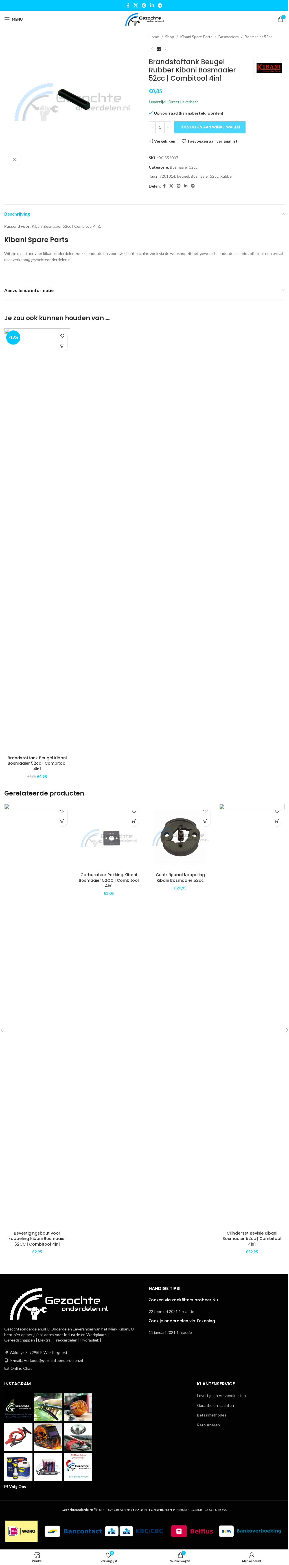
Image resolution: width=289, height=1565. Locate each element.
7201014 (167, 176)
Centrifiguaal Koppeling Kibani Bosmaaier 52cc (180, 877)
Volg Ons (17, 1486)
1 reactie (186, 1311)
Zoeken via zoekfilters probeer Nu (183, 1300)
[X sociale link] (136, 5)
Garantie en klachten (215, 1405)
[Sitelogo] (144, 18)
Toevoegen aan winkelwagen (210, 127)
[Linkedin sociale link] (152, 5)
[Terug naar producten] (159, 49)
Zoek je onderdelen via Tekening (182, 1321)
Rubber (226, 176)
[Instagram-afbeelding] (18, 1407)
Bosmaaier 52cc (258, 36)
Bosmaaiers (228, 36)
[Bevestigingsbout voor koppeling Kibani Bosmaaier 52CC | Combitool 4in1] (37, 1016)
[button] (62, 346)
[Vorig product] (152, 49)
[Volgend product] (165, 49)
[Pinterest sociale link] (144, 5)
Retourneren (208, 1424)
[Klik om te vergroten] (14, 159)
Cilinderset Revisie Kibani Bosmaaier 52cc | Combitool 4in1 (251, 1238)
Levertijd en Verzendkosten (221, 1395)
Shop (169, 36)
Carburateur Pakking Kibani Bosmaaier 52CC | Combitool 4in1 (109, 880)
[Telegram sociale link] (160, 5)
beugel (183, 176)
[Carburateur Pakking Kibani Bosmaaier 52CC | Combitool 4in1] (109, 837)
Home (154, 36)
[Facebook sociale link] (128, 5)
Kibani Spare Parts (196, 36)
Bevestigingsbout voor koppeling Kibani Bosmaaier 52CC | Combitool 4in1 (37, 1238)
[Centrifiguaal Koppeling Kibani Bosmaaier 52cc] (180, 837)
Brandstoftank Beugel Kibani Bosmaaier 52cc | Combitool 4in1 (37, 763)
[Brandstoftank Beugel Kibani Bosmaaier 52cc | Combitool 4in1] (37, 540)
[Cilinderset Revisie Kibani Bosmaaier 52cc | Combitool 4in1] (252, 1016)
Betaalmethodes (211, 1415)
